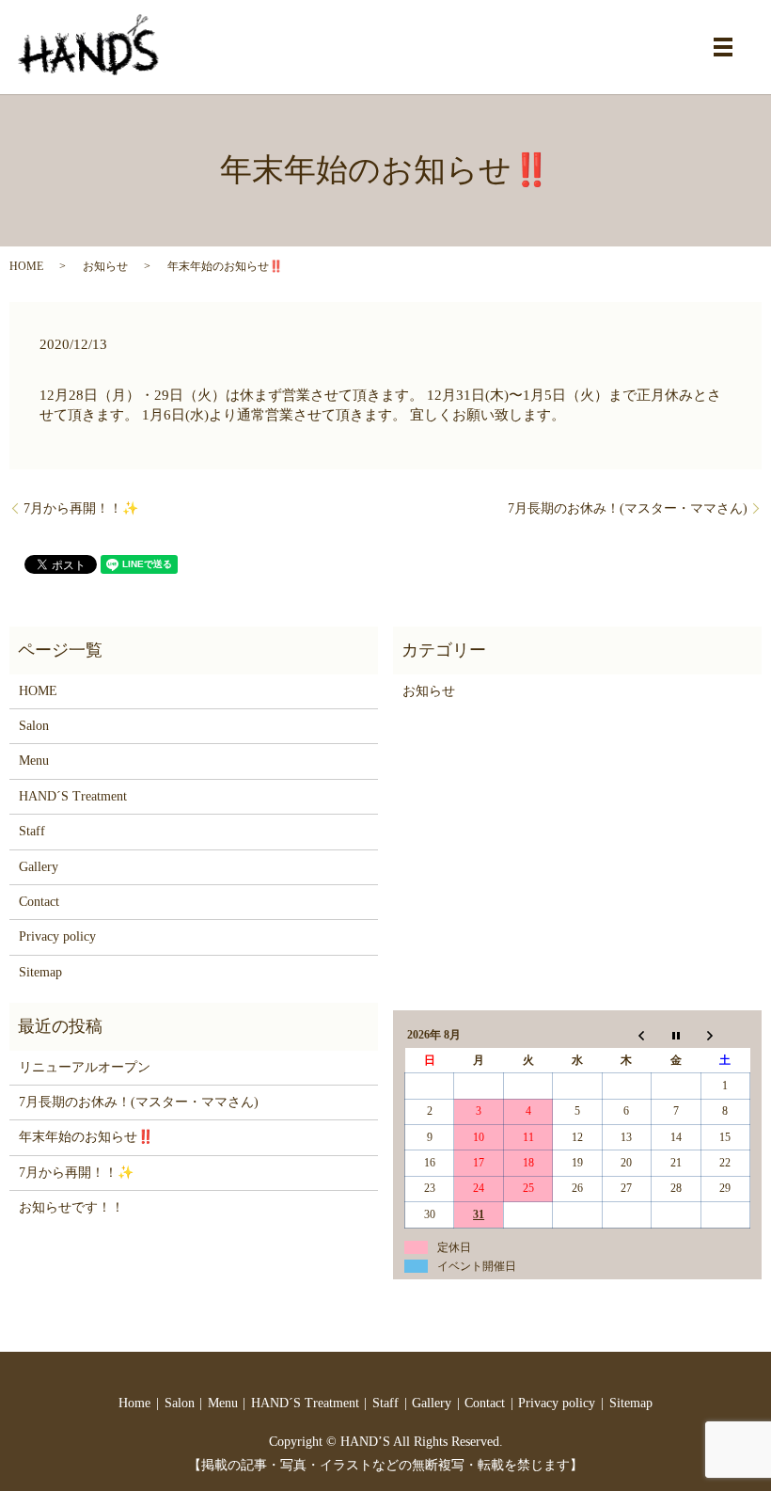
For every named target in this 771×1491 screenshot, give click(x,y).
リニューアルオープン (84, 1067)
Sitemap (40, 972)
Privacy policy (57, 936)
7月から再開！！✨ (81, 508)
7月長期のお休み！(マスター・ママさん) (627, 508)
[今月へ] (676, 1035)
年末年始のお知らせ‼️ (86, 1137)
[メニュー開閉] (723, 47)
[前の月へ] (626, 1035)
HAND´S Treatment (73, 796)
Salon (34, 726)
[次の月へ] (724, 1035)
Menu (34, 760)
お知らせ (105, 266)
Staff (32, 831)
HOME (26, 266)
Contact (39, 902)
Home (134, 1403)
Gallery (38, 867)
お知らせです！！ (71, 1207)
